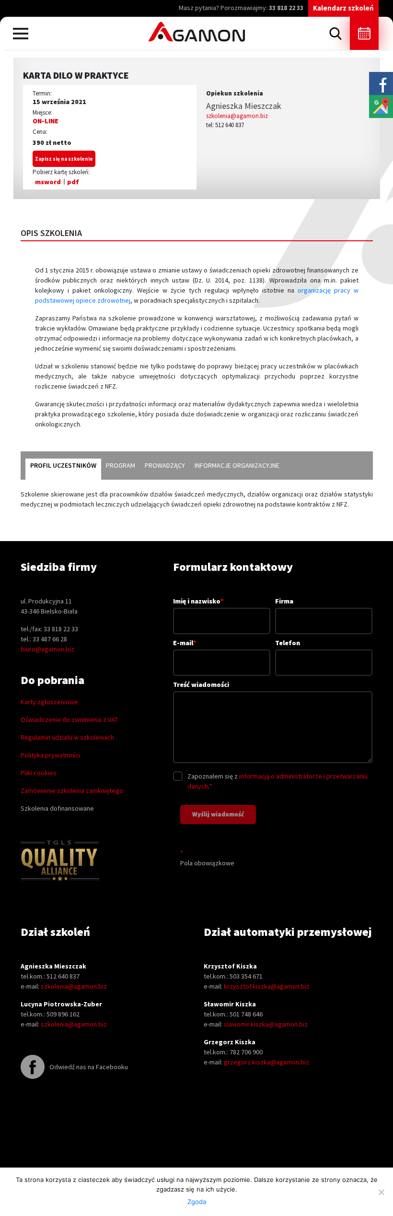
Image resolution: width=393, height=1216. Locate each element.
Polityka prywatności (50, 755)
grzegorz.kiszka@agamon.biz (266, 1062)
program (120, 465)
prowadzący (165, 465)
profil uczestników (63, 465)
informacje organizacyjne (237, 465)
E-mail (184, 642)
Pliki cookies (39, 772)
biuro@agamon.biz (47, 649)
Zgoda (196, 1201)
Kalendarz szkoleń (343, 7)
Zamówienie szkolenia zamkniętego (72, 790)
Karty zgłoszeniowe (49, 701)
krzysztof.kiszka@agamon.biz (267, 986)
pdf (73, 181)
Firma (284, 601)
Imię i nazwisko (198, 601)
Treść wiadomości (201, 684)
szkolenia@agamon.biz (237, 116)
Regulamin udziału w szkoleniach (67, 737)
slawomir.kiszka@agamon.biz (266, 1024)
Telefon (287, 642)
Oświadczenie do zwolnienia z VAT (69, 719)
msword (48, 181)
